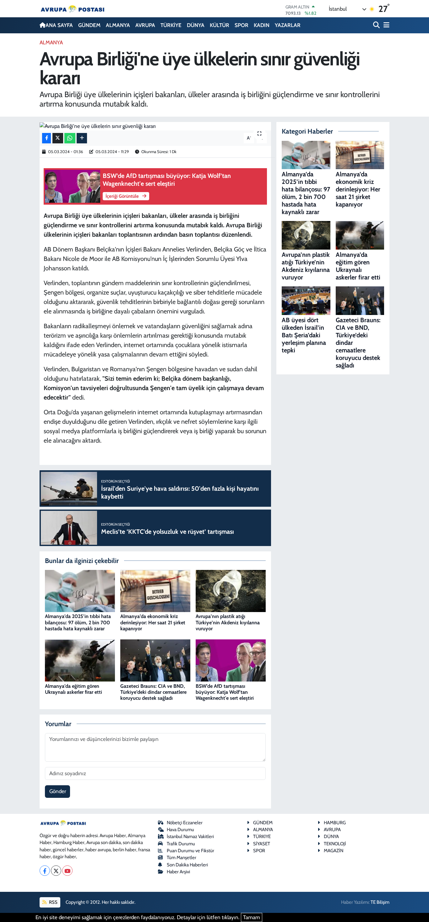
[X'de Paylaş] (57, 138)
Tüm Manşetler (181, 857)
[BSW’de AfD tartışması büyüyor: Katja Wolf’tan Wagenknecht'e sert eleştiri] (231, 660)
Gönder (57, 791)
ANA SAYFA (59, 25)
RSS (52, 902)
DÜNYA (195, 25)
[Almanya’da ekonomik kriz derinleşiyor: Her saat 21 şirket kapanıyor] (155, 590)
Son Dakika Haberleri (187, 865)
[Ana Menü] (385, 25)
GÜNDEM (89, 25)
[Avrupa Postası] (73, 9)
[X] (56, 870)
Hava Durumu (180, 829)
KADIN (261, 25)
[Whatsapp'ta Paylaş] (69, 138)
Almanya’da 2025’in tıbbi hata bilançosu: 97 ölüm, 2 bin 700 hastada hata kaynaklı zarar (78, 622)
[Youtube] (67, 870)
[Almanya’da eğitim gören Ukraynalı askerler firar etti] (80, 660)
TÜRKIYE (262, 836)
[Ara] (377, 25)
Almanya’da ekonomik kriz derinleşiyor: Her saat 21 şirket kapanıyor (152, 622)
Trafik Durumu (181, 844)
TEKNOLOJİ (335, 844)
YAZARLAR (288, 25)
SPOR (241, 25)
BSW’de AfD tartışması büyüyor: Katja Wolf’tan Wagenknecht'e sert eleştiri (225, 692)
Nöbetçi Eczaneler (185, 822)
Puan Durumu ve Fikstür (190, 850)
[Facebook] (45, 870)
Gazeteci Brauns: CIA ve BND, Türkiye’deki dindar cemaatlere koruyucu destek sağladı (153, 692)
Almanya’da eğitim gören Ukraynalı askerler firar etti (73, 689)
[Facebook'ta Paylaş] (46, 138)
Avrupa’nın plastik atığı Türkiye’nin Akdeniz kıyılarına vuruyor (228, 622)
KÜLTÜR (219, 25)
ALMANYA (118, 25)
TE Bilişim (380, 902)
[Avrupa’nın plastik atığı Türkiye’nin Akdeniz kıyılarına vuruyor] (231, 590)
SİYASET (261, 844)
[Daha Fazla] (82, 138)
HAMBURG (335, 822)
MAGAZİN (333, 850)
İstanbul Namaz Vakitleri (190, 836)
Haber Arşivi (178, 872)
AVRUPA (145, 25)
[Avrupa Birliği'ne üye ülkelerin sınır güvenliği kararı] (155, 126)
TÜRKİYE (171, 25)
